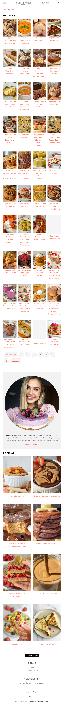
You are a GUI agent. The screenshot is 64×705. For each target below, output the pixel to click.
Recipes (12, 9)
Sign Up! (22, 683)
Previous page (11, 354)
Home (5, 9)
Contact (32, 696)
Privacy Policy (32, 670)
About (32, 667)
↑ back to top (32, 655)
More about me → (32, 444)
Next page (16, 361)
